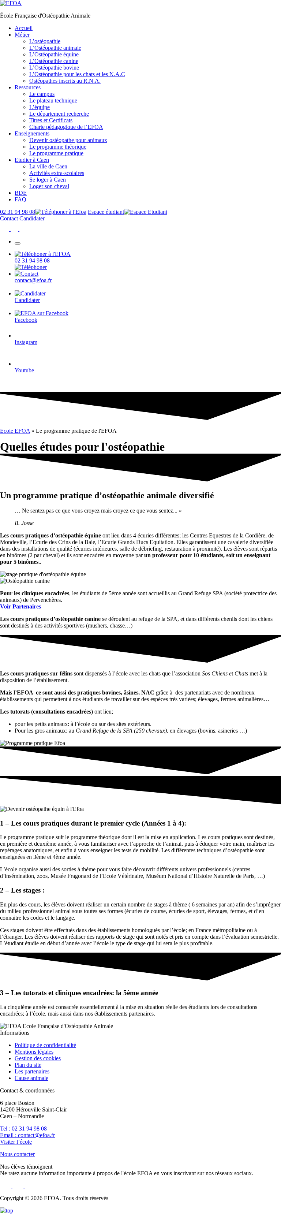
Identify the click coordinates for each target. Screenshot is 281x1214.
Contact (9, 218)
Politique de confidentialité (45, 1045)
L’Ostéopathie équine (54, 54)
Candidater (32, 218)
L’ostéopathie (44, 41)
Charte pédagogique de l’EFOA (66, 127)
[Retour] (6, 1210)
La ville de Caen (48, 166)
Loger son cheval (49, 186)
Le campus (42, 94)
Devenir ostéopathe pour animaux (68, 140)
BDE (21, 193)
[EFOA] (11, 3)
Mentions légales (34, 1052)
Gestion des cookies (38, 1058)
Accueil (24, 28)
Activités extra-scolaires (56, 173)
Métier (22, 34)
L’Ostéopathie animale (55, 48)
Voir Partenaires (20, 606)
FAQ (20, 199)
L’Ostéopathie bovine (54, 67)
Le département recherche (59, 114)
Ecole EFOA (15, 431)
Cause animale (31, 1078)
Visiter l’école (16, 1142)
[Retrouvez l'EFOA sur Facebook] (5, 229)
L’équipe (39, 107)
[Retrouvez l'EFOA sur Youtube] (23, 229)
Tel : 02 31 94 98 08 (23, 1128)
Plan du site (28, 1065)
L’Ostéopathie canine (53, 61)
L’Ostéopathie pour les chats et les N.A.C (77, 74)
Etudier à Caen (32, 160)
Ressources (28, 87)
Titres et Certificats (50, 120)
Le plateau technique (53, 100)
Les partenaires (32, 1071)
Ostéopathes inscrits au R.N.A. (65, 81)
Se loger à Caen (47, 179)
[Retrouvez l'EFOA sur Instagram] (15, 229)
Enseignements (32, 133)
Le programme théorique (57, 147)
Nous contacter (17, 1154)
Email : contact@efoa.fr (27, 1135)
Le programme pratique (56, 153)
